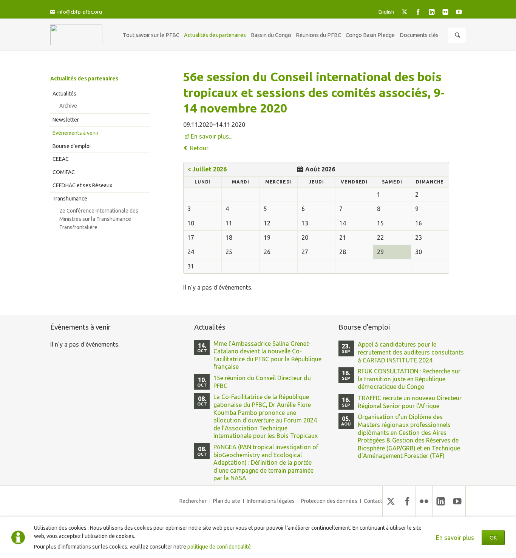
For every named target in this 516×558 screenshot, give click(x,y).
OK (493, 538)
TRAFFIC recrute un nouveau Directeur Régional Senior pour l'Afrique (410, 402)
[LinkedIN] (432, 11)
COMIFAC (64, 172)
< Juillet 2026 (207, 169)
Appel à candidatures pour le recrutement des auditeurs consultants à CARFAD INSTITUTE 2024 (411, 352)
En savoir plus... (211, 136)
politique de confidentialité (219, 547)
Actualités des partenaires (84, 79)
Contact (373, 501)
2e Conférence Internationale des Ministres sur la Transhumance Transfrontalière (98, 219)
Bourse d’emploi (72, 146)
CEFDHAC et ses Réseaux (82, 185)
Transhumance (70, 199)
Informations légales (271, 501)
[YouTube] (459, 11)
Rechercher (193, 501)
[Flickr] (445, 11)
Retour (199, 148)
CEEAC (61, 159)
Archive (68, 106)
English (386, 11)
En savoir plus (455, 537)
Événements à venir (76, 133)
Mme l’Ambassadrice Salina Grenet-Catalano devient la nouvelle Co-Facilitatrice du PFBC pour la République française (267, 355)
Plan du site (226, 501)
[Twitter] (404, 11)
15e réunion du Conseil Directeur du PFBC (262, 382)
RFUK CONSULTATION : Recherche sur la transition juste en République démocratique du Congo (409, 379)
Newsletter (66, 120)
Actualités (64, 94)
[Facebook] (418, 11)
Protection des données (329, 501)
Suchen (457, 35)
